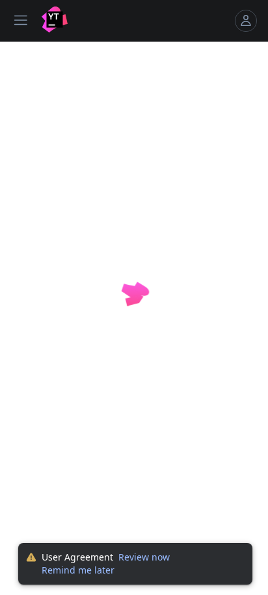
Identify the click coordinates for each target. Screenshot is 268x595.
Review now (144, 557)
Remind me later (78, 570)
